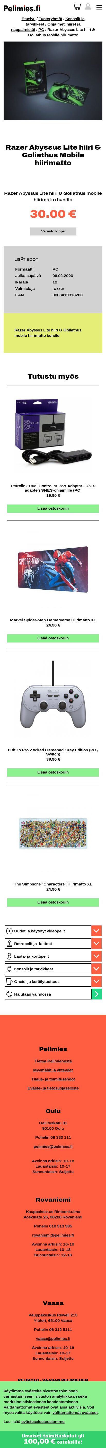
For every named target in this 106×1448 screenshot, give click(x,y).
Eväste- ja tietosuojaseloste (53, 1088)
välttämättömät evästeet (75, 1413)
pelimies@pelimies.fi (53, 1147)
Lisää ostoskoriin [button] (53, 508)
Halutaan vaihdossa (32, 994)
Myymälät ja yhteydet (53, 1070)
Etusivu (29, 19)
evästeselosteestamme (43, 1422)
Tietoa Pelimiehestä (53, 1061)
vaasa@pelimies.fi (53, 1339)
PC (41, 30)
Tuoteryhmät (50, 19)
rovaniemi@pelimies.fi (53, 1235)
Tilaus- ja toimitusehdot (53, 1079)
